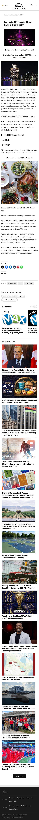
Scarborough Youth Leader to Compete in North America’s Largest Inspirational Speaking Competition (19, 648)
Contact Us (20, 798)
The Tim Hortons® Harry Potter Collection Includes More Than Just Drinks (19, 401)
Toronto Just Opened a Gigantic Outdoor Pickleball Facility (15, 556)
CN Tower (31, 208)
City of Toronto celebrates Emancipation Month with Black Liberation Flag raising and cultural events (19, 432)
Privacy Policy (6, 817)
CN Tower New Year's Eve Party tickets (14, 296)
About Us (12, 798)
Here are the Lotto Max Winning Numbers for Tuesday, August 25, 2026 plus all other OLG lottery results (12, 332)
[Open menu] (36, 5)
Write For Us (13, 801)
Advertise (29, 798)
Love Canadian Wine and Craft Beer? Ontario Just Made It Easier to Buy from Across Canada (18, 526)
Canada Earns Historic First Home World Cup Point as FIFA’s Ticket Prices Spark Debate (18, 766)
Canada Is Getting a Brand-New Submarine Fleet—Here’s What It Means (18, 707)
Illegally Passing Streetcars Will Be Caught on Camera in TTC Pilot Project (18, 586)
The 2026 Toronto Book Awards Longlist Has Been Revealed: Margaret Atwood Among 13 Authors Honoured (18, 495)
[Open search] (31, 5)
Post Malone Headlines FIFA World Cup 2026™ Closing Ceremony (18, 617)
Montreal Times (26, 806)
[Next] (35, 306)
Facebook (13, 283)
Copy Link (30, 283)
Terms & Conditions (17, 817)
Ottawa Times (13, 809)
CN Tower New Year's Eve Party (12, 292)
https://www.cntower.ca (9, 300)
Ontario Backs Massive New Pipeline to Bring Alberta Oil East (18, 678)
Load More (19, 776)
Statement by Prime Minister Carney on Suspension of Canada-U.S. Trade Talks (18, 371)
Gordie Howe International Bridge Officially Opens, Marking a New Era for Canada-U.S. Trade (18, 464)
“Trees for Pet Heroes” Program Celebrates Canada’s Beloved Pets (16, 736)
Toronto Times (14, 806)
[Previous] (32, 306)
